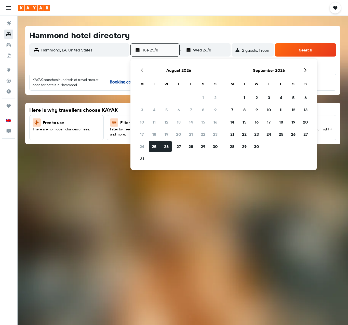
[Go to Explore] (8, 70)
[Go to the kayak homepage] (34, 8)
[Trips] (8, 106)
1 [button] (203, 97)
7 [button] (191, 109)
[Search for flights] (8, 23)
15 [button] (203, 122)
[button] (8, 7)
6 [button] (179, 109)
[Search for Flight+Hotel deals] (8, 55)
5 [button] (166, 109)
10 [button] (142, 122)
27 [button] (179, 146)
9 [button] (215, 109)
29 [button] (203, 146)
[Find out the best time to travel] (8, 91)
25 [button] (154, 146)
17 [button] (142, 134)
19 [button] (166, 134)
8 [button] (203, 109)
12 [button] (166, 122)
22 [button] (203, 134)
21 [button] (191, 134)
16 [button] (215, 122)
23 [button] (215, 134)
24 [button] (142, 146)
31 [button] (142, 158)
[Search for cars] (8, 45)
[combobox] (84, 49)
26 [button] (166, 146)
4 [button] (154, 109)
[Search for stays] (8, 34)
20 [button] (178, 134)
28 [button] (191, 146)
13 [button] (179, 122)
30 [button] (215, 146)
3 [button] (142, 109)
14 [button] (191, 122)
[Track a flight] (8, 81)
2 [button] (215, 97)
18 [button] (154, 134)
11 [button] (154, 122)
